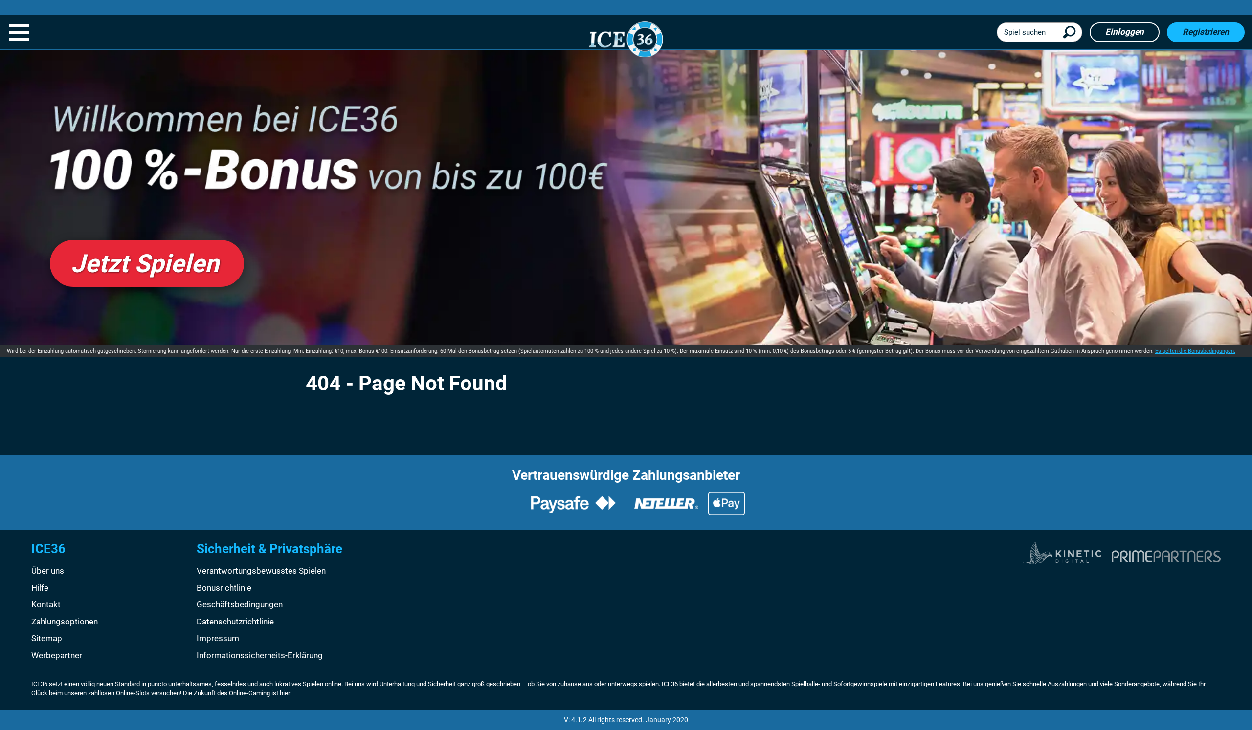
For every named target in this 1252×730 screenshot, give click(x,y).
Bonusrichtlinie (224, 588)
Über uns (47, 571)
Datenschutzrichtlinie (235, 621)
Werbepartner (56, 655)
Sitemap (46, 638)
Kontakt (46, 604)
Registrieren (1206, 32)
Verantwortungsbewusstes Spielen (261, 571)
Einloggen (1124, 32)
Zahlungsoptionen (64, 621)
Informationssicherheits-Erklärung (260, 655)
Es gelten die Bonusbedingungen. (1195, 351)
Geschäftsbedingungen (240, 604)
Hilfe (39, 588)
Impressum (218, 638)
